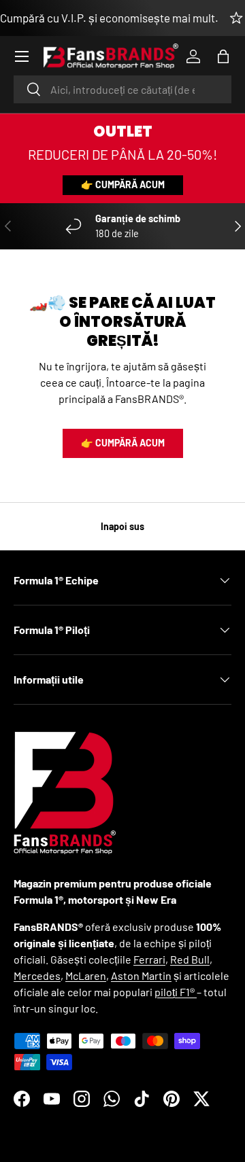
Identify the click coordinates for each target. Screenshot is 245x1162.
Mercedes (37, 975)
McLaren (85, 975)
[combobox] (122, 89)
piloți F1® (175, 991)
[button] (223, 56)
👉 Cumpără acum (123, 184)
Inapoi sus (122, 526)
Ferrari (149, 959)
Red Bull (190, 959)
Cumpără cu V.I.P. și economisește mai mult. (109, 17)
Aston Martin (141, 975)
